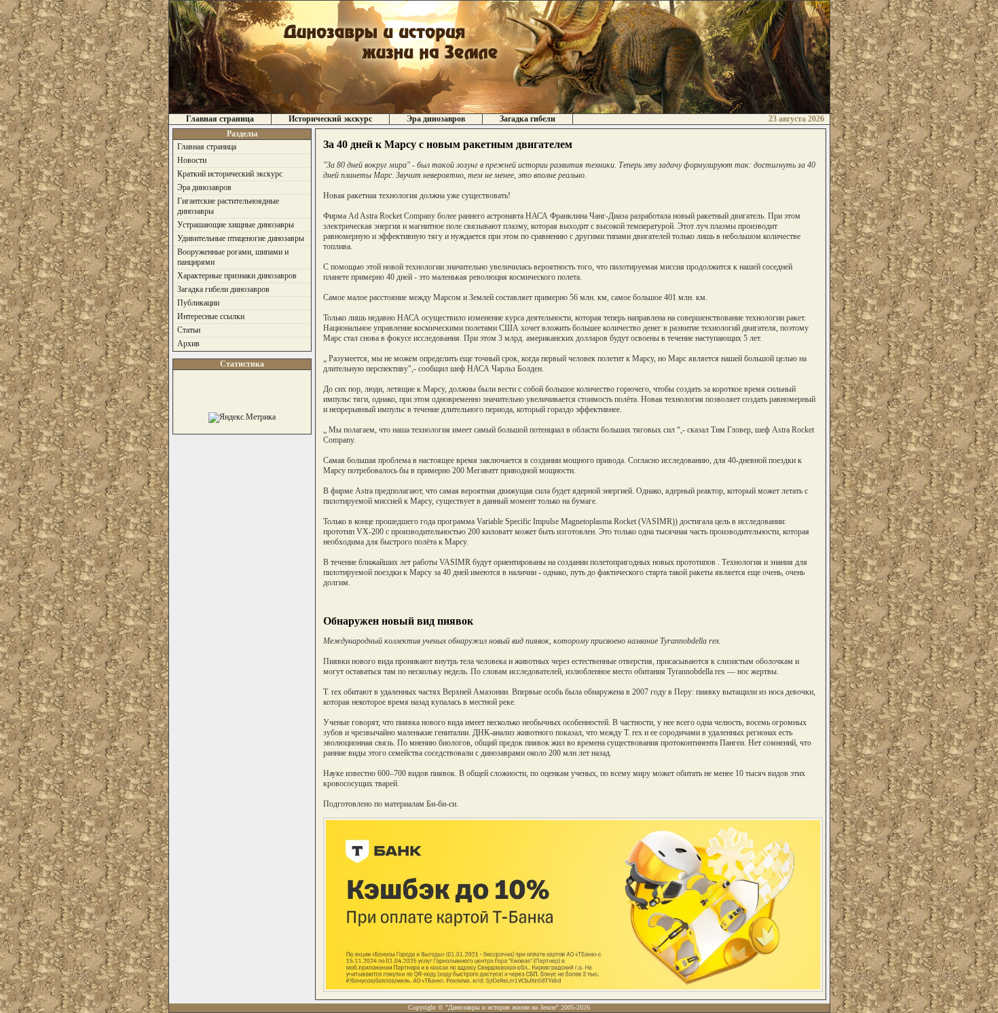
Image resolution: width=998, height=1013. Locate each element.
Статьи (188, 330)
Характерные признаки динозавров (237, 275)
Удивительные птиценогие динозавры (240, 238)
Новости (191, 160)
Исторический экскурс (330, 119)
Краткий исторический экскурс (229, 174)
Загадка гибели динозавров (223, 289)
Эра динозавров (436, 119)
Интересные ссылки (210, 316)
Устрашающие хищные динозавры (235, 224)
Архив (188, 343)
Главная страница (220, 119)
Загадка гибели (527, 119)
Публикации (198, 303)
